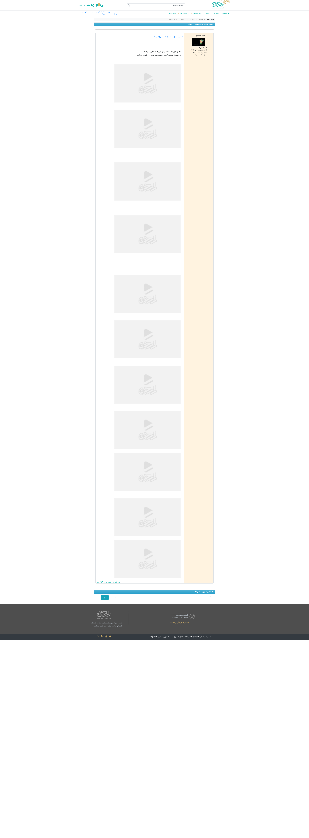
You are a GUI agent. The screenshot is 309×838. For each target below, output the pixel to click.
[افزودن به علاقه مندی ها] (98, 637)
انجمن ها (192, 19)
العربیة (159, 637)
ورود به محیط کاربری (169, 637)
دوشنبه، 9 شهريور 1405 (112, 13)
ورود (80, 5)
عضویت (87, 5)
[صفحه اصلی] (110, 637)
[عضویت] (102, 637)
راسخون (224, 13)
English (153, 637)
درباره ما (187, 637)
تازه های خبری (183, 19)
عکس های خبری (172, 19)
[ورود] (106, 637)
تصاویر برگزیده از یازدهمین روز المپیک (168, 37)
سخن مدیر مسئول (205, 637)
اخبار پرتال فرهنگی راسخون (179, 622)
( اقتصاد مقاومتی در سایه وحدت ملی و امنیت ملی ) (93, 13)
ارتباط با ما (194, 637)
